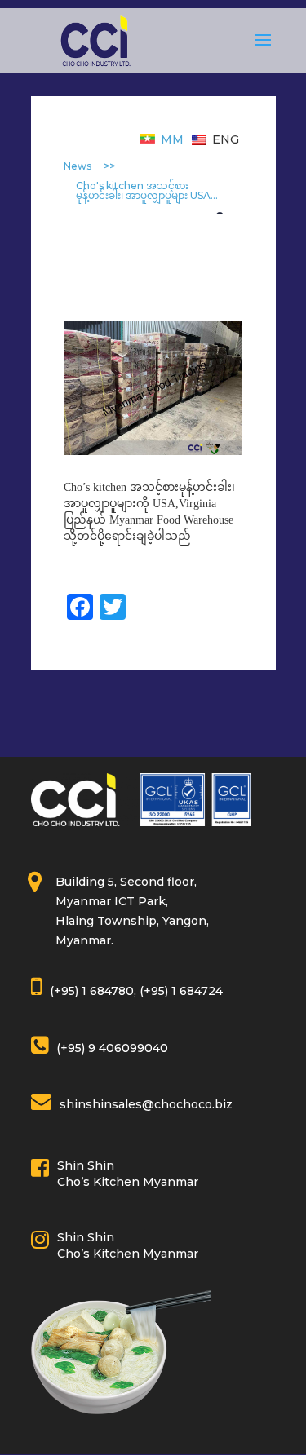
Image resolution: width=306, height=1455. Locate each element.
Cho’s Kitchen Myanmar (127, 1181)
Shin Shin (85, 1165)
